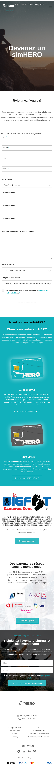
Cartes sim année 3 (9, 218)
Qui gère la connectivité (11, 278)
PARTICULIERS (21, 4)
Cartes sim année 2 (9, 205)
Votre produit (8, 179)
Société (5, 169)
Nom (4, 137)
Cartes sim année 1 (10, 192)
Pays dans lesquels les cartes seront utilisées (18, 231)
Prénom (5, 148)
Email (5, 158)
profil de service (8, 265)
